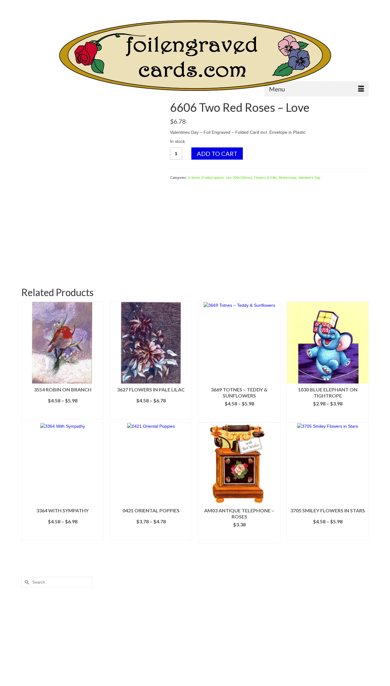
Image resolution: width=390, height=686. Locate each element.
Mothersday (287, 177)
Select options (62, 415)
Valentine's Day (309, 177)
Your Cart (352, 5)
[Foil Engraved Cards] (195, 55)
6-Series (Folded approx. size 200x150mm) (220, 177)
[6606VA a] (91, 256)
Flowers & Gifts (265, 177)
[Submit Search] (25, 5)
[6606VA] (91, 170)
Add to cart (217, 153)
